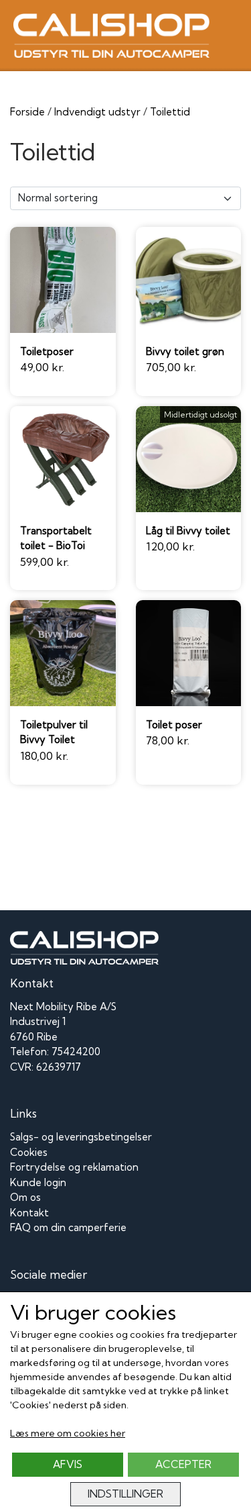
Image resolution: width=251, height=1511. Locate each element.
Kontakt (29, 1212)
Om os (25, 1197)
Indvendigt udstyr (97, 111)
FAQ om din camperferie (68, 1227)
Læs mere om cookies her (67, 1433)
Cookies (29, 1152)
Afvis (67, 1464)
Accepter (183, 1464)
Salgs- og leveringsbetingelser (81, 1136)
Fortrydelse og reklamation (74, 1167)
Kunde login (38, 1182)
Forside (27, 111)
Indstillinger (125, 1494)
